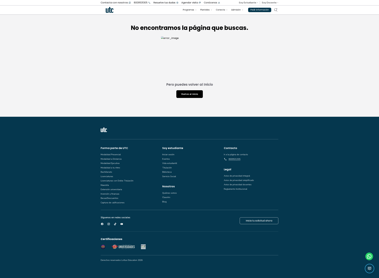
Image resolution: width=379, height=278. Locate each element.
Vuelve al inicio (189, 94)
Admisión (236, 9)
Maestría (105, 185)
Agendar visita (189, 2)
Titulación (167, 167)
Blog (164, 201)
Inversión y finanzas (110, 194)
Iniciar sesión (168, 154)
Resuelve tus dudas (164, 2)
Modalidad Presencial (111, 154)
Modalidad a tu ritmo (110, 167)
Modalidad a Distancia (111, 159)
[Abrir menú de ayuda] (369, 268)
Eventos (166, 159)
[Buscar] (275, 10)
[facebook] (102, 224)
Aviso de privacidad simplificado (239, 180)
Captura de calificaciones (113, 202)
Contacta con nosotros (114, 2)
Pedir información (259, 9)
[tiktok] (115, 224)
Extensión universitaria (111, 189)
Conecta (220, 9)
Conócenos (210, 2)
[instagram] (108, 224)
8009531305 (140, 2)
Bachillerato (106, 172)
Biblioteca (167, 172)
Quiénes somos (169, 193)
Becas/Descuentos (109, 198)
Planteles (205, 9)
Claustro (166, 197)
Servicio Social (169, 176)
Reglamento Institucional (235, 189)
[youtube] (121, 224)
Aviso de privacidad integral (237, 176)
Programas (188, 9)
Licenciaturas (107, 176)
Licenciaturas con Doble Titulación (117, 180)
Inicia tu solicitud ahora (259, 220)
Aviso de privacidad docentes (238, 184)
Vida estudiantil (169, 163)
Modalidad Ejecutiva (110, 163)
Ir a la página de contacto (236, 154)
